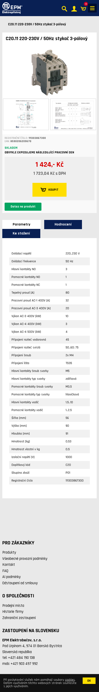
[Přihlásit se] (74, 8)
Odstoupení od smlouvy (20, 583)
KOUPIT (53, 190)
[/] (11, 8)
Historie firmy (12, 611)
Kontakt (8, 564)
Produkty (9, 552)
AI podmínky (11, 576)
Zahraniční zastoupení (19, 617)
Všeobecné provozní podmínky (24, 558)
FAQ (5, 570)
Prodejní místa (13, 605)
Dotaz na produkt (23, 206)
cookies (70, 680)
